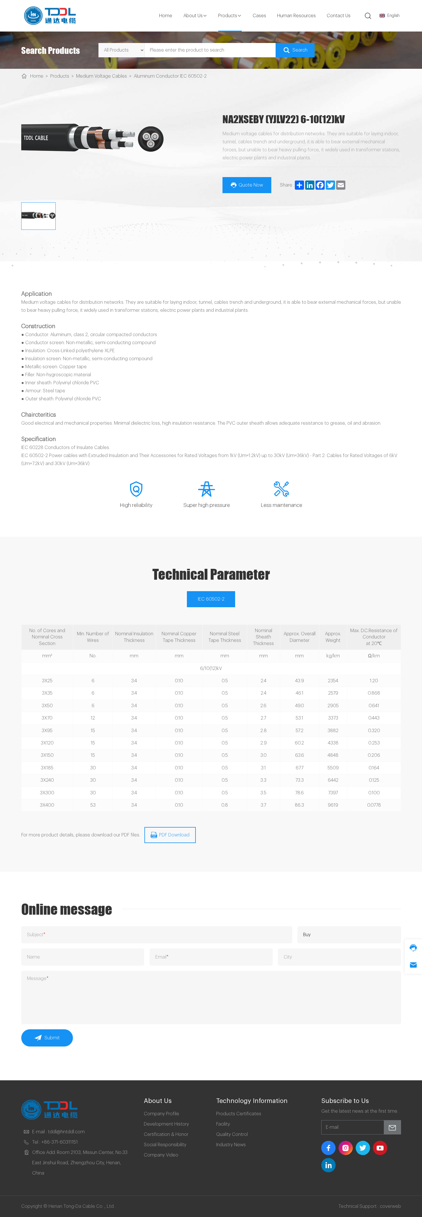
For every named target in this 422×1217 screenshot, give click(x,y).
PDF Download (174, 835)
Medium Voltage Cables (101, 76)
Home (165, 15)
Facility (223, 1124)
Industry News (231, 1144)
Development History (166, 1124)
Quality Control (232, 1134)
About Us (193, 15)
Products (227, 15)
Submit (52, 1038)
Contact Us (339, 15)
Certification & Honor (166, 1134)
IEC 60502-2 (211, 599)
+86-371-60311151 (59, 1142)
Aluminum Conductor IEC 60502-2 (170, 76)
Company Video (161, 1155)
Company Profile (161, 1114)
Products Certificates (238, 1114)
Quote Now (251, 185)
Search (300, 50)
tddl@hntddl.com (66, 1132)
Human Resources (296, 15)
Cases (259, 15)
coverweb (390, 1206)
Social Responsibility (165, 1144)
